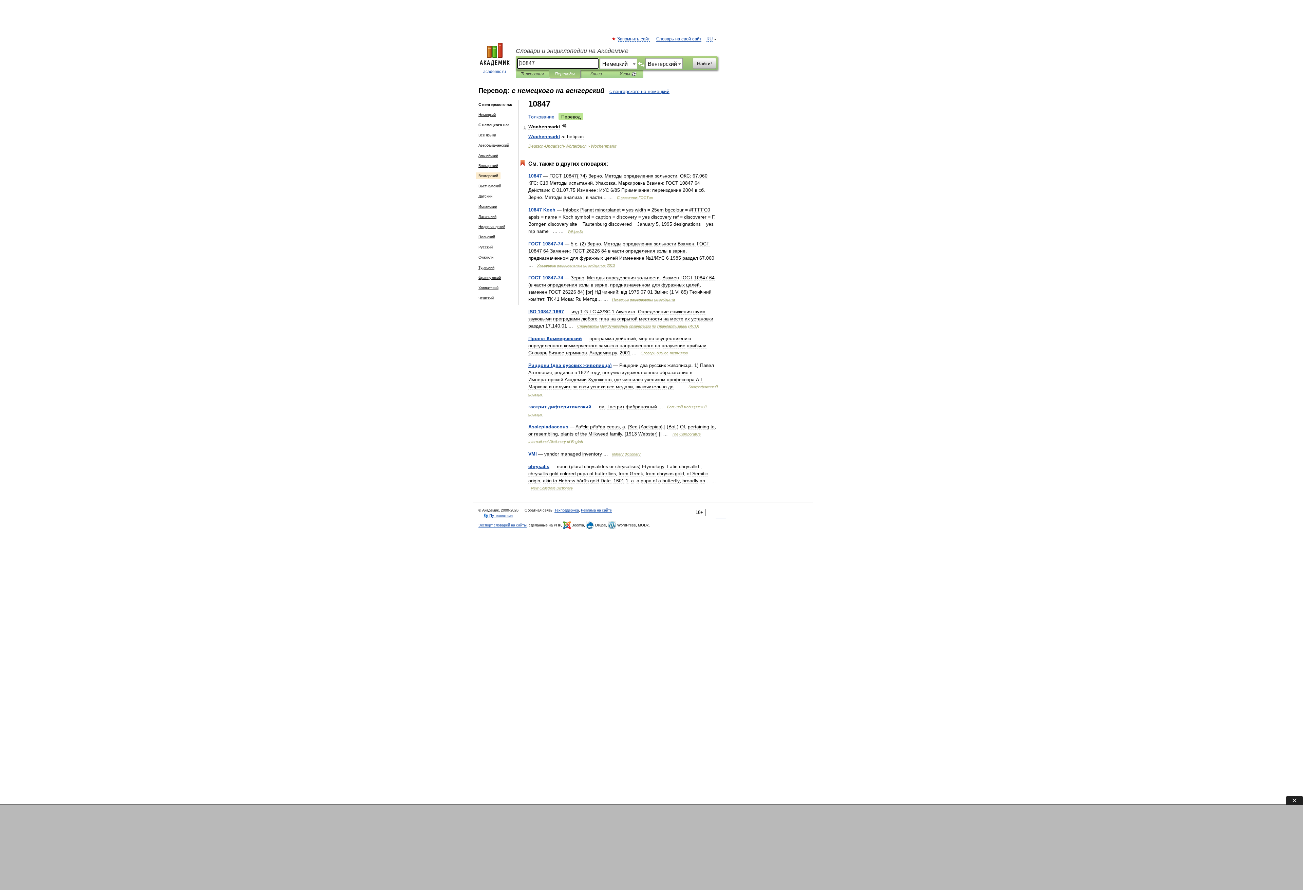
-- (557, 146)
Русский (485, 247)
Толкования (532, 74)
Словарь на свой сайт (678, 39)
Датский (485, 196)
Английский (488, 155)
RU (709, 39)
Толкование (541, 116)
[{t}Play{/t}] (564, 125)
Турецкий (486, 267)
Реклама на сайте (596, 510)
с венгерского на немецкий (639, 91)
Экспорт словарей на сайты (502, 525)
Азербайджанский (493, 145)
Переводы (565, 74)
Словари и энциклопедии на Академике (572, 51)
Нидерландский (491, 227)
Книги (596, 74)
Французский (489, 278)
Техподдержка (566, 510)
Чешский (486, 298)
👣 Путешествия (498, 516)
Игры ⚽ (628, 74)
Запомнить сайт (634, 39)
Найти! (704, 63)
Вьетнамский (489, 186)
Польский (486, 237)
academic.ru (494, 71)
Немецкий (487, 115)
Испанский (487, 206)
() (570, 365)
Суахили (485, 257)
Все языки (487, 135)
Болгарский (488, 166)
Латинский (487, 217)
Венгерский (488, 176)
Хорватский (488, 288)
